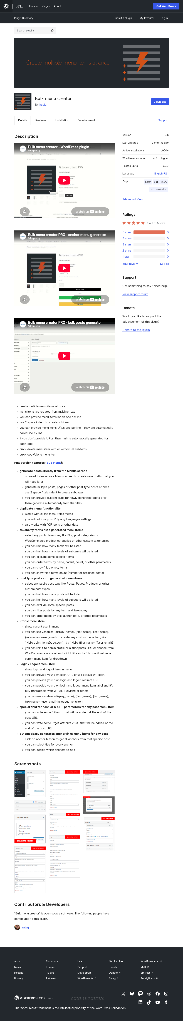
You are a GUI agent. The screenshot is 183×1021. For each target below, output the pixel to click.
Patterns (51, 978)
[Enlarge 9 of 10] (110, 801)
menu (164, 182)
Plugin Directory (23, 17)
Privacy (18, 978)
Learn (81, 961)
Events (113, 967)
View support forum (135, 294)
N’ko (50, 998)
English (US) (161, 173)
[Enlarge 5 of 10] (75, 775)
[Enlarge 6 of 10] (75, 817)
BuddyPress (149, 978)
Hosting (18, 972)
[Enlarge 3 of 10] (41, 819)
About (17, 961)
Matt (145, 967)
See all (164, 263)
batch (148, 182)
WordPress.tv (87, 978)
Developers (85, 972)
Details (22, 120)
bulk (156, 182)
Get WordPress (166, 6)
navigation (161, 189)
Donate (115, 972)
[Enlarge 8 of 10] (110, 775)
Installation (62, 120)
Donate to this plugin (136, 330)
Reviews (40, 120)
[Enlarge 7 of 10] (75, 840)
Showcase (52, 961)
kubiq (42, 104)
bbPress (147, 972)
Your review (130, 263)
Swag (114, 978)
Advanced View (132, 199)
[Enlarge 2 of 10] (41, 805)
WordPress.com (151, 961)
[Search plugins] (52, 30)
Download (160, 101)
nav (152, 189)
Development (86, 120)
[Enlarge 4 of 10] (41, 851)
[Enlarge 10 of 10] (110, 821)
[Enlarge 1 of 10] (41, 775)
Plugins (50, 972)
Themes (51, 967)
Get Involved (116, 961)
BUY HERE (53, 462)
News (17, 967)
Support (163, 120)
